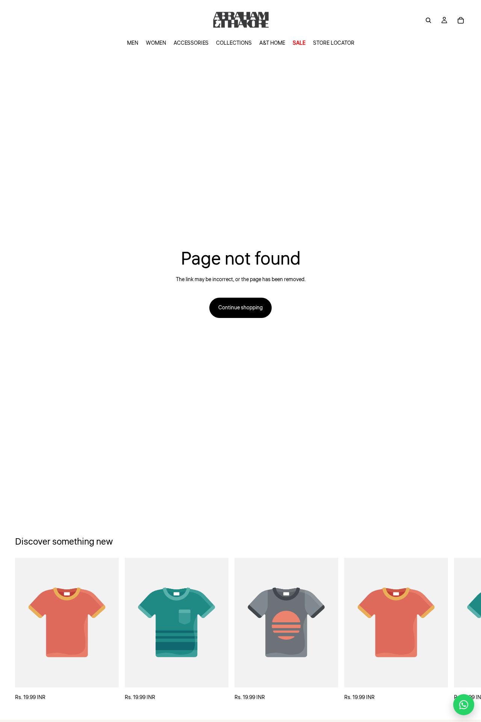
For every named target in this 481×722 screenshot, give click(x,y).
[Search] (428, 20)
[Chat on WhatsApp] (463, 704)
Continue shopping (240, 308)
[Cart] (460, 20)
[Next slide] (457, 629)
